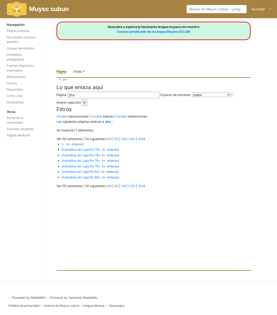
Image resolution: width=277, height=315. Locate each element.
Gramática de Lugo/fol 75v (80, 149)
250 (132, 139)
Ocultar (61, 116)
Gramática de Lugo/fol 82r (80, 171)
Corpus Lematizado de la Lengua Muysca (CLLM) (153, 31)
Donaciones (15, 102)
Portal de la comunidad (15, 120)
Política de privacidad (23, 305)
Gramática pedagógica (15, 57)
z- (63, 144)
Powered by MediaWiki (28, 297)
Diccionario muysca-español (22, 39)
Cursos (12, 83)
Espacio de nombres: (175, 95)
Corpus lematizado (20, 48)
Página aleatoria (18, 135)
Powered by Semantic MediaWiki (74, 297)
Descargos (117, 305)
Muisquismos (16, 76)
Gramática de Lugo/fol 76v (80, 155)
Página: (61, 95)
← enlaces (75, 144)
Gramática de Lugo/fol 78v (80, 160)
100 (124, 139)
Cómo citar (15, 96)
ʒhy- (65, 79)
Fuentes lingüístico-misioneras (21, 68)
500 (141, 139)
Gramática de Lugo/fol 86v (80, 177)
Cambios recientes (20, 129)
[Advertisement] (23, 208)
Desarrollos (15, 89)
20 (110, 139)
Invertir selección (68, 102)
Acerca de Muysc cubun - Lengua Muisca (74, 305)
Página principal (18, 31)
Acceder (258, 9)
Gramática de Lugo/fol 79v (80, 166)
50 (116, 139)
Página (61, 71)
